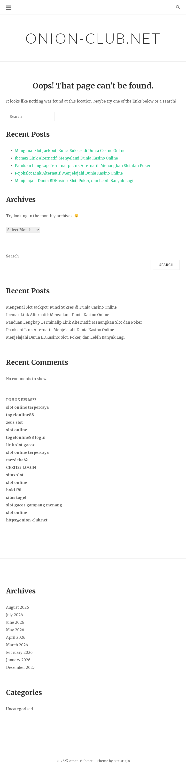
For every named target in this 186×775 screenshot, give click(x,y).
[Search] (43, 118)
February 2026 (19, 652)
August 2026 (17, 607)
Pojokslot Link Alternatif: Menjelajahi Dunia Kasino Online (69, 173)
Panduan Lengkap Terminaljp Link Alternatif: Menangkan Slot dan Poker (83, 165)
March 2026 (17, 645)
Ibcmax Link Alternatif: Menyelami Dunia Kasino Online (66, 158)
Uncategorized (19, 709)
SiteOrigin (122, 761)
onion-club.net (93, 38)
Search (12, 256)
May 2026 (15, 630)
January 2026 (18, 660)
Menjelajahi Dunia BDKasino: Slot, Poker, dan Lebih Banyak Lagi (74, 180)
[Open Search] (178, 7)
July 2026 (14, 615)
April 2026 (15, 637)
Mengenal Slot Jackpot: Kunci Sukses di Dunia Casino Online (70, 150)
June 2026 (15, 622)
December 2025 (20, 667)
